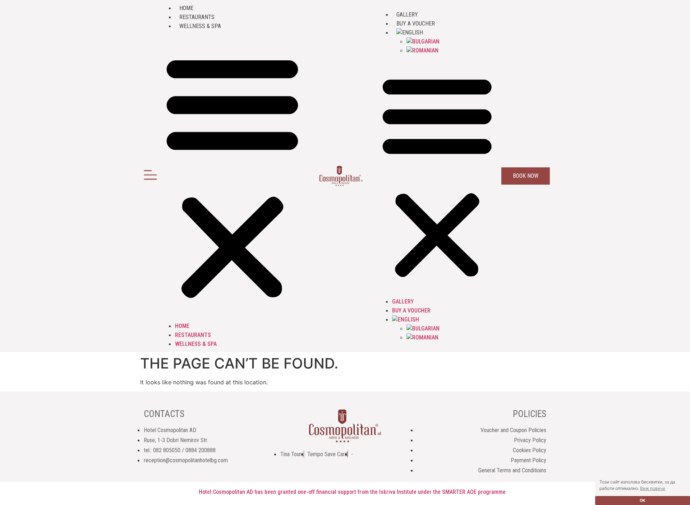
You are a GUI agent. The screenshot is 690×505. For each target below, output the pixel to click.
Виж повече (652, 488)
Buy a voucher (415, 23)
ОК (642, 500)
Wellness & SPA (200, 26)
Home (186, 8)
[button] (232, 176)
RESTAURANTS (197, 17)
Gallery (407, 14)
